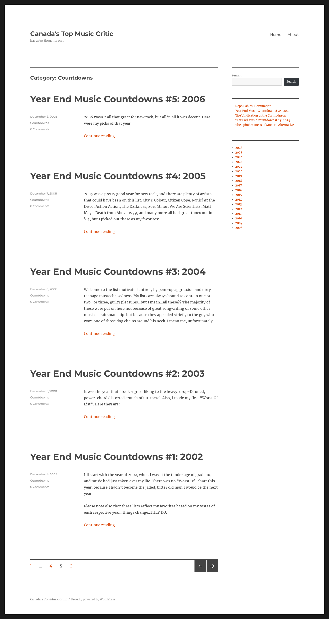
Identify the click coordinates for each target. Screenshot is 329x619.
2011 (238, 214)
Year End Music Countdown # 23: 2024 (262, 120)
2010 (238, 218)
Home (275, 34)
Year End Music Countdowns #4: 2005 (118, 175)
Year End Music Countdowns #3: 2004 (118, 271)
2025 (238, 152)
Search (236, 75)
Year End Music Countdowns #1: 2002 (116, 456)
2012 (238, 209)
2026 (239, 148)
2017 (238, 185)
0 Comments (39, 129)
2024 (238, 157)
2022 (238, 167)
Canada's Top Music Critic (71, 33)
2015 (238, 195)
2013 (238, 204)
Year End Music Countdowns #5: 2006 (117, 98)
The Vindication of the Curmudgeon (260, 115)
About (293, 34)
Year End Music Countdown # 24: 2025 (262, 111)
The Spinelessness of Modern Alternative (264, 125)
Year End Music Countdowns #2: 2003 (117, 373)
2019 (238, 176)
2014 (238, 199)
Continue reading (99, 136)
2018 (238, 181)
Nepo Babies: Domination (253, 106)
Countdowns (39, 123)
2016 (238, 190)
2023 (238, 162)
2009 (239, 223)
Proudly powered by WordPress (93, 599)
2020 (238, 171)
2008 (238, 228)
